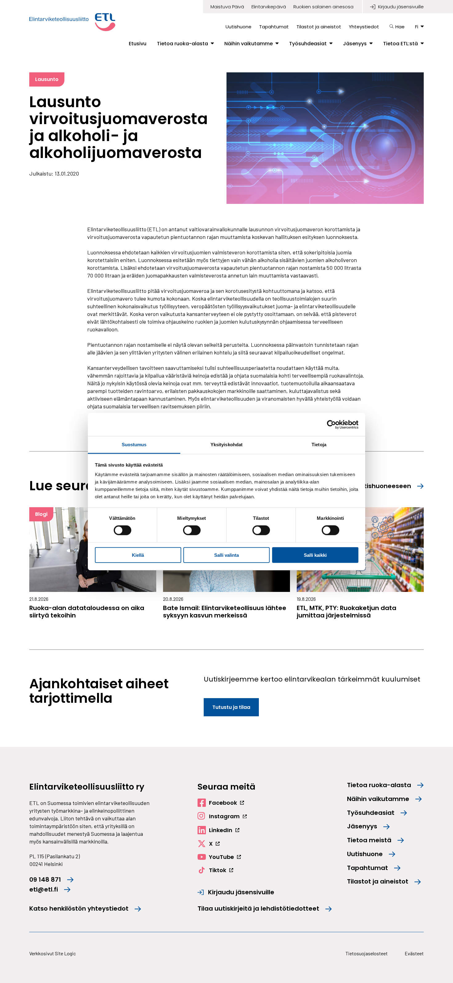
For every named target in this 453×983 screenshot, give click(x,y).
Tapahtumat (274, 26)
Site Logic (65, 953)
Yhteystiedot (364, 26)
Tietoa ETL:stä (400, 43)
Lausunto (47, 79)
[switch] (192, 530)
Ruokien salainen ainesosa (323, 7)
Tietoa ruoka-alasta (182, 43)
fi (416, 26)
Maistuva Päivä (227, 7)
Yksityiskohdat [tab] (226, 444)
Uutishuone (238, 26)
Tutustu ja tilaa (231, 707)
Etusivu (137, 43)
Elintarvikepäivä (268, 7)
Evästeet (414, 953)
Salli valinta (226, 555)
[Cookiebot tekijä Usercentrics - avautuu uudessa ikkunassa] (331, 424)
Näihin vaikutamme (248, 43)
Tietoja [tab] (319, 444)
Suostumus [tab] (134, 444)
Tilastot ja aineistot (318, 26)
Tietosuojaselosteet (366, 953)
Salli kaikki (315, 555)
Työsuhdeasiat (308, 43)
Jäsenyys (355, 43)
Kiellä (138, 555)
